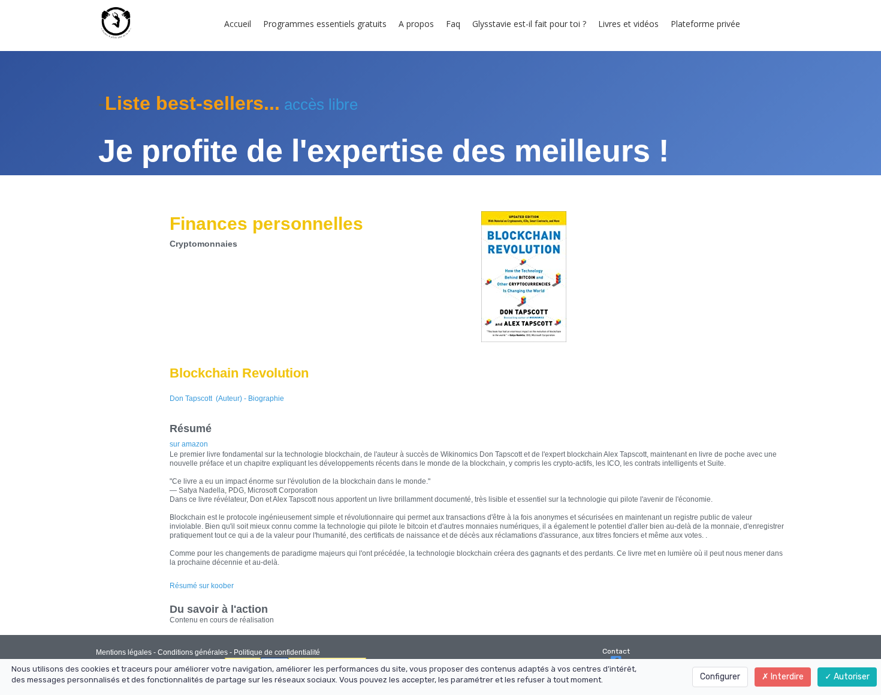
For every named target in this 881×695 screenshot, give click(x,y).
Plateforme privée (705, 23)
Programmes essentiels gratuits (325, 23)
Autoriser (851, 677)
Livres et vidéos (628, 23)
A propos (416, 23)
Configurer (720, 677)
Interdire (786, 677)
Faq (453, 23)
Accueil (237, 23)
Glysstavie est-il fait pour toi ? (529, 23)
